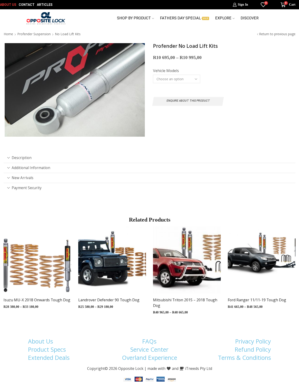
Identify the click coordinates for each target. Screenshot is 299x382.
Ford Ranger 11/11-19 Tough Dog (257, 299)
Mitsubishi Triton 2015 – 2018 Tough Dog (185, 302)
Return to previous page (277, 34)
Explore (223, 18)
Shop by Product (134, 18)
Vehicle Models (166, 70)
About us (8, 5)
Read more (32, 261)
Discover (250, 18)
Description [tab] (22, 157)
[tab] (149, 158)
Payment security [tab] (27, 187)
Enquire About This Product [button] (188, 100)
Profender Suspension (34, 34)
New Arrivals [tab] (22, 177)
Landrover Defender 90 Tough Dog (108, 299)
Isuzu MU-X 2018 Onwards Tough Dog (37, 299)
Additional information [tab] (31, 167)
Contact (27, 5)
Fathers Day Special (184, 18)
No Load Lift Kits (68, 34)
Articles (45, 5)
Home (8, 34)
